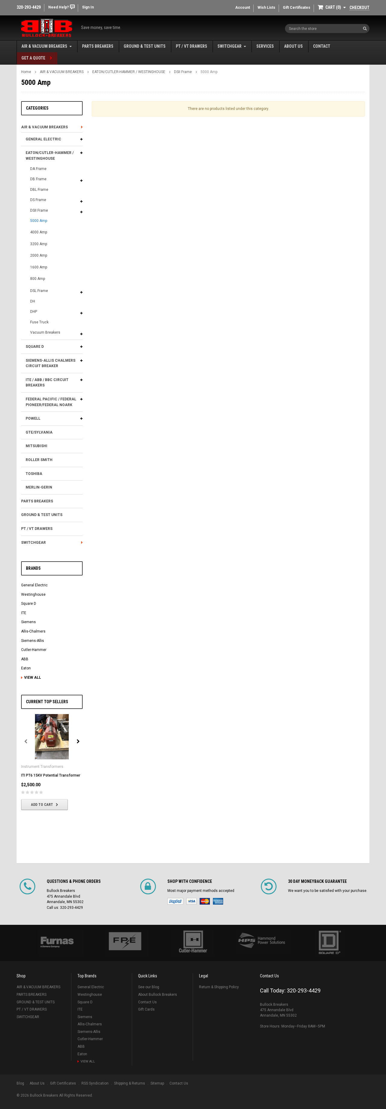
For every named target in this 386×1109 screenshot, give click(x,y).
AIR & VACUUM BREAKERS (44, 46)
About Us (293, 46)
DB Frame (38, 179)
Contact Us (147, 1002)
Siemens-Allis (32, 641)
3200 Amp (38, 244)
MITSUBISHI (36, 446)
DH (32, 301)
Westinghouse (33, 594)
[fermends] (261, 941)
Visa (191, 901)
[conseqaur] (329, 943)
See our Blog (148, 987)
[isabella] (125, 943)
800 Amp (37, 279)
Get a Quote (33, 58)
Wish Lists (266, 7)
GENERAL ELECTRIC (43, 139)
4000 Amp (38, 232)
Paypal (175, 901)
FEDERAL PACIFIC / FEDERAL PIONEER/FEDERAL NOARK (51, 402)
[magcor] (193, 943)
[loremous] (57, 943)
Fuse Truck (39, 322)
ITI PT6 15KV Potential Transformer (50, 775)
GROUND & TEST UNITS (145, 46)
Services (265, 46)
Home (26, 72)
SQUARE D (35, 347)
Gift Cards (146, 1009)
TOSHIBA (34, 474)
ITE (23, 613)
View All (32, 677)
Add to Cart (42, 805)
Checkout (359, 7)
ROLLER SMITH (39, 460)
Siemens (28, 622)
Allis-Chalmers (33, 631)
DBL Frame (39, 190)
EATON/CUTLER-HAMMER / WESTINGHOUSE (128, 72)
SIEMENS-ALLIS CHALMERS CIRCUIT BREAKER (50, 363)
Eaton (26, 668)
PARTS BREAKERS (97, 46)
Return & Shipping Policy (219, 987)
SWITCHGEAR (229, 46)
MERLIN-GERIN (39, 487)
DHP (33, 311)
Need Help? (58, 7)
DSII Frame (183, 72)
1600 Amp (38, 267)
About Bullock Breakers (157, 994)
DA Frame (38, 169)
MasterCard (205, 901)
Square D (28, 603)
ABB (24, 659)
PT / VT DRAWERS (191, 46)
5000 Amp (209, 72)
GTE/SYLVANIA (39, 432)
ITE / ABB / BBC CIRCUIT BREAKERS (47, 383)
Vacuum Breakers (45, 332)
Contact (321, 46)
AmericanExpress (218, 901)
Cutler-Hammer (33, 650)
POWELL (33, 418)
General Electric (34, 585)
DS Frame (38, 200)
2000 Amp (38, 255)
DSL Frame (39, 291)
